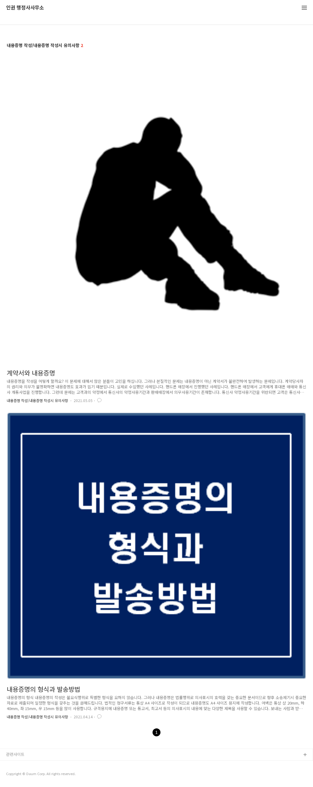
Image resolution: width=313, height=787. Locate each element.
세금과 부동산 (18, 765)
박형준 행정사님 (19, 775)
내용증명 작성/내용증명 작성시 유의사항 (37, 400)
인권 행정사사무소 (25, 8)
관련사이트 (15, 754)
